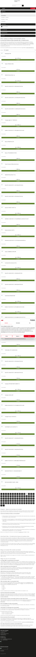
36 (15, 498)
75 (1, 505)
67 (17, 503)
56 (26, 500)
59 (33, 500)
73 (31, 503)
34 (10, 498)
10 (24, 493)
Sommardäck (3, 15)
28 (31, 496)
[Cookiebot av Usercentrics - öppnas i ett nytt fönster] (31, 320)
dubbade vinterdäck (26, 600)
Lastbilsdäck (3, 21)
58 (31, 500)
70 (24, 503)
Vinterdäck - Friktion (4, 19)
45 (1, 500)
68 (19, 503)
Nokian (22, 583)
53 (19, 500)
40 (24, 498)
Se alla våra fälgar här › (30, 47)
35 (12, 498)
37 (17, 498)
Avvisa (7, 336)
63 (8, 503)
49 (10, 500)
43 (31, 498)
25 (24, 496)
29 (33, 496)
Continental (9, 583)
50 (12, 500)
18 (8, 496)
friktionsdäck (2, 601)
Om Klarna (2, 650)
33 (8, 498)
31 (3, 498)
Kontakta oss (21, 532)
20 (12, 496)
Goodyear (28, 582)
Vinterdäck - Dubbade (4, 17)
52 (17, 500)
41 (26, 498)
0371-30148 (4, 637)
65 (12, 503)
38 (19, 498)
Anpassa (17, 336)
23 (19, 496)
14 (33, 493)
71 (26, 503)
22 (17, 496)
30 (1, 498)
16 (3, 496)
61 (3, 503)
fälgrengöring (18, 564)
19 (10, 496)
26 (26, 496)
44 (33, 498)
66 (15, 503)
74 (33, 503)
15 (1, 496)
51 (15, 500)
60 (1, 503)
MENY (3, 8)
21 (15, 496)
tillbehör (16, 540)
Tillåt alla (29, 336)
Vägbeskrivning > (3, 634)
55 (24, 500)
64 (10, 503)
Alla (1, 13)
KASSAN (33, 8)
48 (8, 500)
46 (3, 500)
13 (31, 493)
